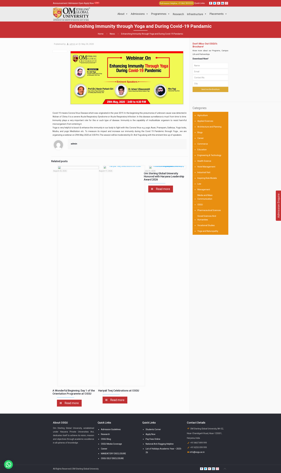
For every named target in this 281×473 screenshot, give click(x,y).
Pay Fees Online (153, 439)
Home (100, 34)
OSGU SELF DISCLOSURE (112, 458)
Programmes (158, 13)
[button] (8, 464)
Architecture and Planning (209, 127)
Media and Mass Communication (205, 197)
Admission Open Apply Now (81, 3)
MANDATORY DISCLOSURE (113, 453)
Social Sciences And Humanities (206, 218)
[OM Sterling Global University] (71, 14)
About (121, 13)
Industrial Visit (203, 172)
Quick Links (200, 3)
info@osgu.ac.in (197, 452)
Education (202, 149)
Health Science (204, 161)
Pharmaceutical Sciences (209, 210)
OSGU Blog (106, 439)
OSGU (200, 204)
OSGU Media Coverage (111, 444)
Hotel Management (206, 167)
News (112, 34)
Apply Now (150, 434)
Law (199, 184)
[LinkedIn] (222, 3)
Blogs (200, 132)
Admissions (138, 13)
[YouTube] (218, 3)
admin (72, 44)
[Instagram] (226, 3)
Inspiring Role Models (207, 178)
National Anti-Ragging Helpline (160, 444)
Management (203, 189)
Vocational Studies (206, 225)
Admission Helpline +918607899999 (176, 3)
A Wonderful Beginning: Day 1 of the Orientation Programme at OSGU (74, 392)
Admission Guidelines (111, 429)
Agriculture (202, 115)
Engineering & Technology (209, 155)
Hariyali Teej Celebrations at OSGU (118, 390)
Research (105, 434)
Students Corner (153, 429)
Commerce (202, 144)
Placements (217, 13)
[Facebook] (210, 3)
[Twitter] (214, 3)
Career (200, 138)
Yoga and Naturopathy (207, 231)
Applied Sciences (205, 121)
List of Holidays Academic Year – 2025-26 (164, 451)
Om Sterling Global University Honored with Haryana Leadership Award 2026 (164, 176)
